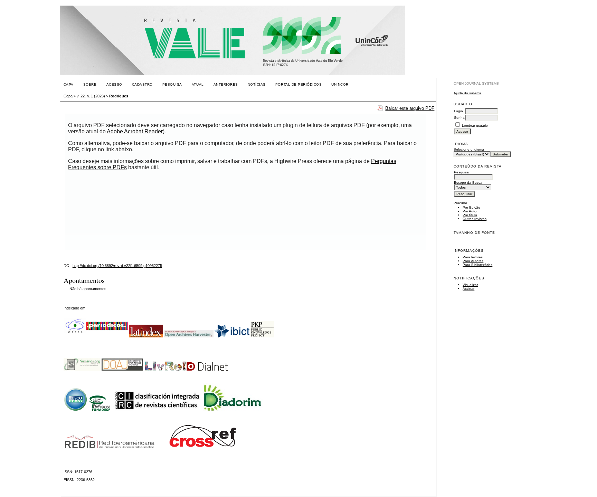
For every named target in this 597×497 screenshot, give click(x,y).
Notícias (257, 84)
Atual (198, 84)
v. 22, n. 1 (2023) (91, 96)
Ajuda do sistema (467, 93)
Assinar (468, 288)
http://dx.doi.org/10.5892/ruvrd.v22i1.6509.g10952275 (117, 266)
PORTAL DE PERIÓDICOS (298, 84)
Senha (459, 118)
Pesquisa (172, 84)
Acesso (114, 84)
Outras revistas (474, 219)
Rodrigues (118, 96)
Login (458, 111)
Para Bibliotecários (477, 265)
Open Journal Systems (476, 83)
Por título (470, 215)
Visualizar (470, 285)
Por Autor (470, 211)
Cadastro (142, 84)
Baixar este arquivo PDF (409, 108)
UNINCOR (340, 84)
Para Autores (473, 261)
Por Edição (471, 207)
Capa (69, 84)
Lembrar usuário (475, 125)
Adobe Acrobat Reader (135, 131)
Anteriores (226, 84)
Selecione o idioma (469, 149)
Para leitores (473, 257)
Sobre (90, 84)
